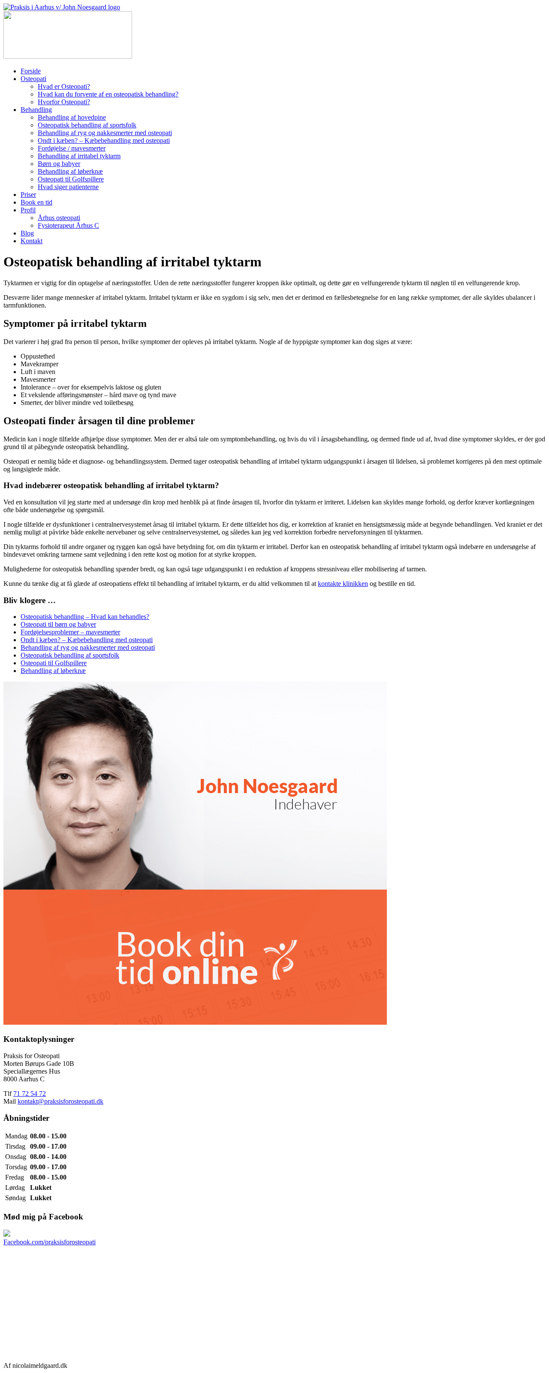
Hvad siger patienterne (68, 186)
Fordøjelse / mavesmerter (72, 148)
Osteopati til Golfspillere (71, 179)
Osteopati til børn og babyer (58, 624)
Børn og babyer (59, 163)
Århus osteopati (59, 217)
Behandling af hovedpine (72, 117)
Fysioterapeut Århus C (68, 225)
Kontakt (31, 240)
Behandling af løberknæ (70, 171)
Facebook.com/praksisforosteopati (49, 1242)
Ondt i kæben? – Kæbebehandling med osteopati (104, 140)
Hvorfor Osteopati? (64, 102)
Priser (28, 194)
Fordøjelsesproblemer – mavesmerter (70, 632)
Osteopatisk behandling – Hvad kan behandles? (85, 616)
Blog (27, 233)
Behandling (36, 109)
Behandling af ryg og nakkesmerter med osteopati (105, 132)
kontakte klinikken (343, 583)
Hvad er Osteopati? (64, 86)
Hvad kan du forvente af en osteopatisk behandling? (108, 94)
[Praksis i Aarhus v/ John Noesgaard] (61, 7)
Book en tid (36, 202)
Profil (28, 210)
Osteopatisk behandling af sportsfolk (87, 125)
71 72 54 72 (29, 1093)
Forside (31, 71)
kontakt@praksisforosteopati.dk (60, 1101)
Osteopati (33, 78)
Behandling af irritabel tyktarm (79, 156)
